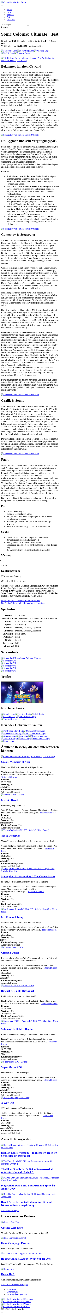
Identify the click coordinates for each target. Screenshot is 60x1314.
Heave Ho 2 (8, 1274)
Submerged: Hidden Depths (17, 1029)
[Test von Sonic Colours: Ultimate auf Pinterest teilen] (22, 53)
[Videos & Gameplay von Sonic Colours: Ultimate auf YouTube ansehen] (23, 714)
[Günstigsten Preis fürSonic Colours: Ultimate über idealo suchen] (24, 738)
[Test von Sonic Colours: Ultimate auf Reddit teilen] (8, 53)
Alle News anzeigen (10, 1210)
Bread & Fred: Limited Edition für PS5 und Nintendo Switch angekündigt (26, 1204)
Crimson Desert (10, 952)
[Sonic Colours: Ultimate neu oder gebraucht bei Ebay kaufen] (22, 736)
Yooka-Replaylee (10, 835)
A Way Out (7, 1102)
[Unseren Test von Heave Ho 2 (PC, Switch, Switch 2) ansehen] (7, 1269)
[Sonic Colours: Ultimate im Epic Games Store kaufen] (33, 733)
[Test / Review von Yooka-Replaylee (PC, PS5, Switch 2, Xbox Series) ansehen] (25, 830)
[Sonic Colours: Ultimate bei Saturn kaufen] (7, 741)
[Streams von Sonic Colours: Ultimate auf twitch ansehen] (37, 714)
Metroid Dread (9, 800)
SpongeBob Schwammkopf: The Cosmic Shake (28, 876)
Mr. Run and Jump (12, 917)
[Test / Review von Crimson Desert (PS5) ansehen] (12, 947)
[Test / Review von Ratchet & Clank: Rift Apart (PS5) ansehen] (17, 985)
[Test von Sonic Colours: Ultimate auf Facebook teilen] (9, 51)
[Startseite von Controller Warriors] (13, 2)
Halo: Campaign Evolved (15, 1243)
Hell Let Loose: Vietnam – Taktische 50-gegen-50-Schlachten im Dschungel (29, 1154)
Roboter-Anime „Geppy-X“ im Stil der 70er (26, 1258)
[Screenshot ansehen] (8, 661)
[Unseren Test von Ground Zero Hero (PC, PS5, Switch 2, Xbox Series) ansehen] (10, 1222)
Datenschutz (12, 1292)
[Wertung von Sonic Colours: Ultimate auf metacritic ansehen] (9, 716)
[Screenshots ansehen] (30, 60)
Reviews (10, 14)
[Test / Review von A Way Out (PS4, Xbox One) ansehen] (15, 1097)
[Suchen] (28, 25)
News (9, 12)
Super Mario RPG (11, 1067)
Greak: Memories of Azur (15, 761)
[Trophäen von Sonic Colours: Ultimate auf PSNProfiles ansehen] (26, 716)
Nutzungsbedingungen (17, 1294)
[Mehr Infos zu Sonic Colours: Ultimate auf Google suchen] (8, 714)
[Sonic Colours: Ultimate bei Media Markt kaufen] (40, 738)
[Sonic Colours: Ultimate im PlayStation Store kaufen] (12, 731)
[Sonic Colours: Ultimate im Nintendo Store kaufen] (11, 733)
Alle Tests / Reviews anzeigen (14, 1284)
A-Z (8, 17)
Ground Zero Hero (12, 1227)
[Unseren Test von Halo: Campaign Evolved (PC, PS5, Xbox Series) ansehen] (13, 1238)
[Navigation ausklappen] (2, 5)
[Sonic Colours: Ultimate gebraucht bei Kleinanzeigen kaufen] (38, 736)
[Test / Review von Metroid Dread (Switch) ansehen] (12, 794)
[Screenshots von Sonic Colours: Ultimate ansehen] (21, 658)
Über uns (11, 19)
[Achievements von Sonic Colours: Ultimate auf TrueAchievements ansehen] (13, 719)
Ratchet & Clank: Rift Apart (17, 990)
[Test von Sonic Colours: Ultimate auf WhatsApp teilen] (42, 51)
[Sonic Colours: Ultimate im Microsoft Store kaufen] (34, 731)
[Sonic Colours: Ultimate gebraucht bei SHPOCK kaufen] (9, 738)
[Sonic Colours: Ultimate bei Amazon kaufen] (8, 736)
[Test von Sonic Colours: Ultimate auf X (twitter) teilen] (25, 51)
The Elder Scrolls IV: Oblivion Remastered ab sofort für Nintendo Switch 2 (27, 1171)
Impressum (11, 1289)
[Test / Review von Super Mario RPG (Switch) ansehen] (14, 1062)
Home (9, 9)
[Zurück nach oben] (2, 1312)
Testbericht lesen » (9, 777)
